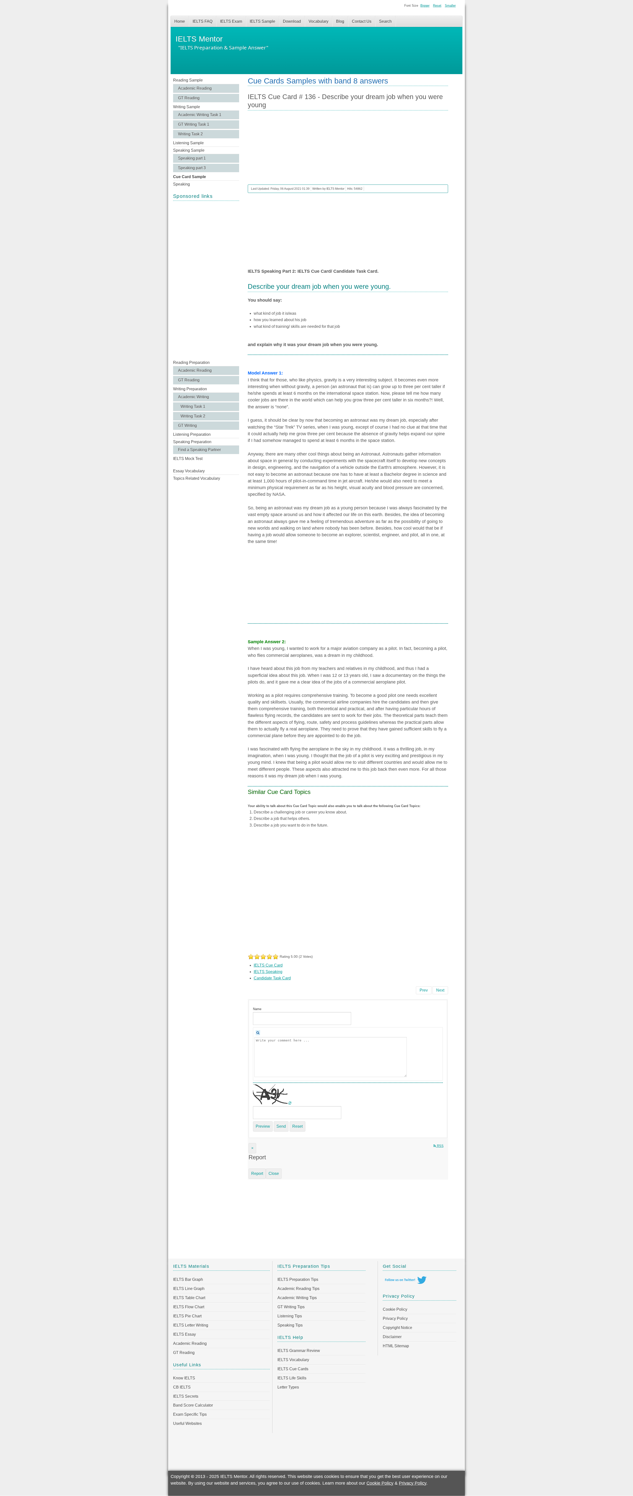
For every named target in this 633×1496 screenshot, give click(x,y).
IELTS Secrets (185, 1396)
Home (179, 21)
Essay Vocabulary (189, 471)
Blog (340, 21)
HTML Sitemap (396, 1346)
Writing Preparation (190, 389)
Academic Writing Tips (297, 1298)
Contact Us (361, 21)
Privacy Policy (395, 1318)
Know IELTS (184, 1378)
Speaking (181, 184)
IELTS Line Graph (188, 1289)
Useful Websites (187, 1423)
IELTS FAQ (202, 21)
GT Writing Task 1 (193, 124)
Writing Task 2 (190, 134)
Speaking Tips (290, 1325)
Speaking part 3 (192, 168)
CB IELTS (182, 1387)
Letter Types (288, 1387)
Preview (263, 1126)
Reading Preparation (191, 362)
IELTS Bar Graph (188, 1279)
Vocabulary (318, 21)
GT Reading (189, 98)
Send (281, 1126)
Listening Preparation (192, 434)
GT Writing (187, 425)
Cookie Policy (395, 1309)
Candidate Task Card (272, 978)
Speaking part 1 (192, 158)
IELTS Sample (262, 21)
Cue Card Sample (189, 177)
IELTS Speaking (268, 972)
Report (257, 1173)
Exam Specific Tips (190, 1414)
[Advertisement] (206, 280)
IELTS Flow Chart (188, 1307)
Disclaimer (392, 1337)
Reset (437, 5)
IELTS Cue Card (268, 965)
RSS (440, 1146)
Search (385, 21)
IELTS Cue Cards (292, 1369)
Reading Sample (188, 80)
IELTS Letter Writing (190, 1325)
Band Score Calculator (193, 1405)
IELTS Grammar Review (298, 1351)
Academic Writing (193, 397)
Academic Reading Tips (298, 1289)
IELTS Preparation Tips (297, 1279)
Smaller (450, 5)
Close (274, 1173)
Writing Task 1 (193, 406)
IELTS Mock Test (188, 459)
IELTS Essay (184, 1334)
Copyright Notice (397, 1328)
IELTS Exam (231, 21)
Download (292, 21)
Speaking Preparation (192, 442)
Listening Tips (289, 1316)
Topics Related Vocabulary (196, 478)
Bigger (425, 5)
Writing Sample (186, 107)
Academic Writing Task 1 (199, 115)
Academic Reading (195, 88)
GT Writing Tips (291, 1307)
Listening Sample (188, 143)
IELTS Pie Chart (187, 1316)
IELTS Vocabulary (293, 1360)
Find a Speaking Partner (199, 450)
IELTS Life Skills (291, 1378)
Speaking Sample (188, 150)
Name (257, 1009)
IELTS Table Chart (189, 1298)
